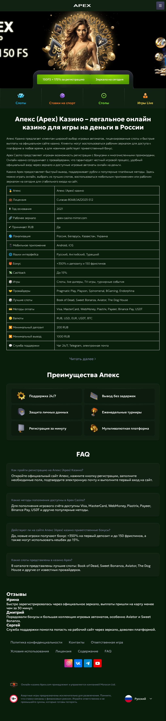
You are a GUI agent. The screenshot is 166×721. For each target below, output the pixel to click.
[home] (83, 5)
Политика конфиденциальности (36, 642)
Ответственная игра (107, 642)
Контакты (76, 642)
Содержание (88, 651)
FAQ (108, 651)
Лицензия (63, 651)
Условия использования (30, 651)
